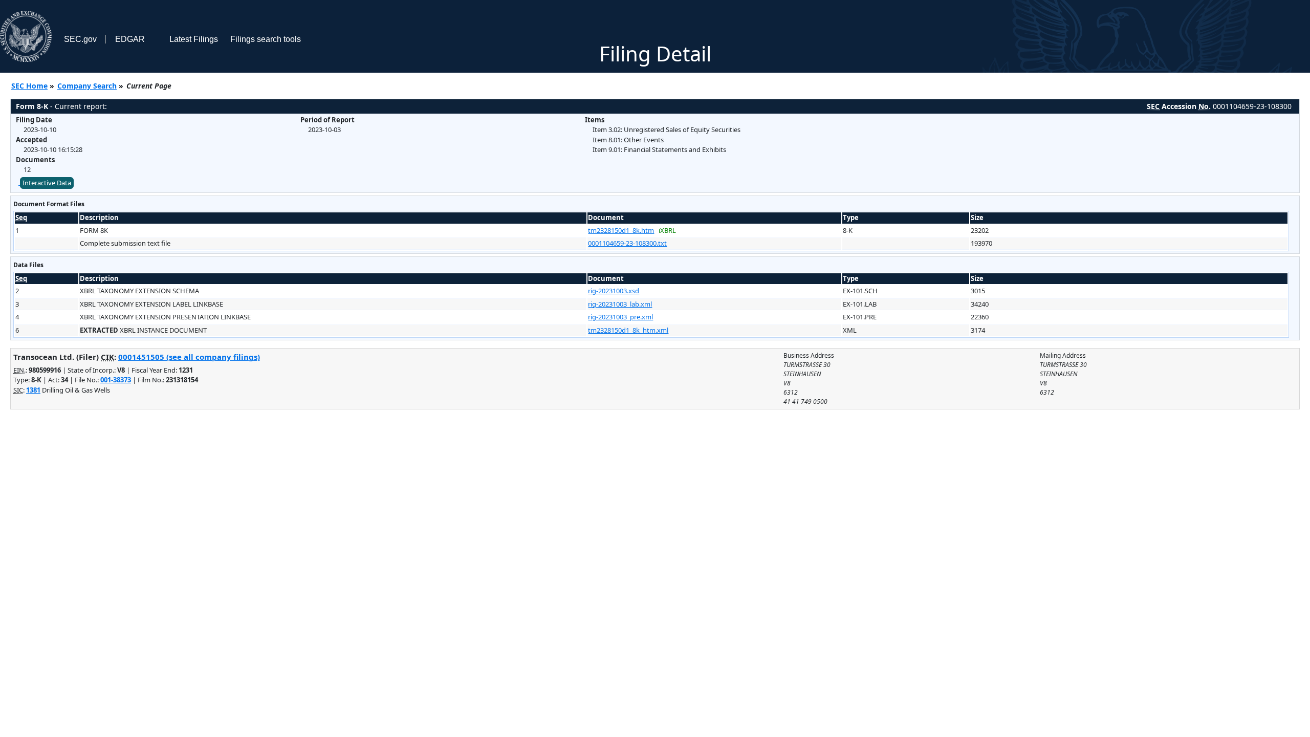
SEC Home (29, 86)
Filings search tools (265, 39)
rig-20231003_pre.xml (620, 316)
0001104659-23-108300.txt (627, 243)
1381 (33, 390)
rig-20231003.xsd (613, 290)
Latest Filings (193, 39)
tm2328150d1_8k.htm (621, 230)
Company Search (87, 86)
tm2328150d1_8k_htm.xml (628, 330)
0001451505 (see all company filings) (189, 357)
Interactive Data (47, 182)
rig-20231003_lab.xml (620, 304)
